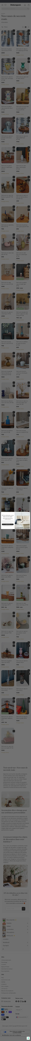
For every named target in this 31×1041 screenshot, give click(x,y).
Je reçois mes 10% (8, 524)
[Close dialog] (29, 512)
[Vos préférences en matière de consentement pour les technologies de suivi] (28, 1038)
